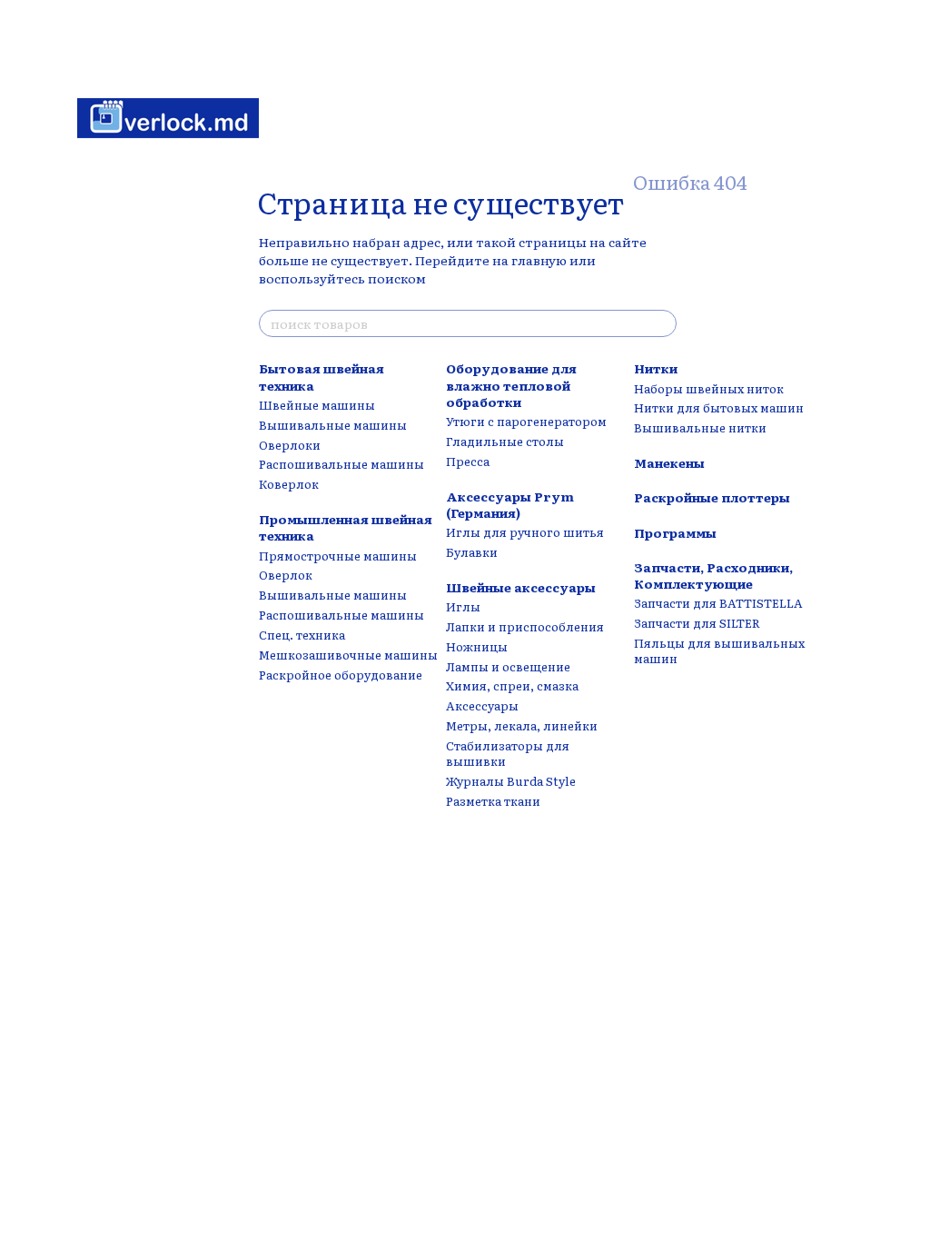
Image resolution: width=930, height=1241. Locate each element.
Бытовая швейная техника (321, 376)
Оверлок (285, 574)
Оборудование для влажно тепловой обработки (511, 384)
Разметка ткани (493, 800)
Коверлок (289, 483)
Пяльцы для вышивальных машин (719, 650)
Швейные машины (317, 404)
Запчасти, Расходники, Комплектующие (713, 575)
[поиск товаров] (662, 323)
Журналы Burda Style (511, 780)
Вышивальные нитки (700, 427)
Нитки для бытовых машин (719, 407)
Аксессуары (482, 705)
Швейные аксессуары (521, 587)
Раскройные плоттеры (712, 497)
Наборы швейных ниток (709, 388)
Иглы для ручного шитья (525, 532)
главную (539, 260)
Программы (675, 532)
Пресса (468, 461)
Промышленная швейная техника (345, 527)
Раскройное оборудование (340, 674)
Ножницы (477, 646)
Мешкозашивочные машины (348, 654)
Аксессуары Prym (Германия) (510, 504)
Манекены (669, 462)
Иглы (463, 606)
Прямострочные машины (338, 555)
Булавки (472, 552)
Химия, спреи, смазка (512, 685)
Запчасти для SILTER (697, 622)
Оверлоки (290, 444)
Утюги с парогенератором (526, 421)
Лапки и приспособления (525, 626)
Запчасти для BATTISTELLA (718, 602)
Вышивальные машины (333, 424)
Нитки (656, 368)
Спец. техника (302, 634)
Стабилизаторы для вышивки (507, 753)
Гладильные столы (505, 441)
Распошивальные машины (341, 463)
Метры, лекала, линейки (522, 725)
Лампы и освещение (508, 666)
